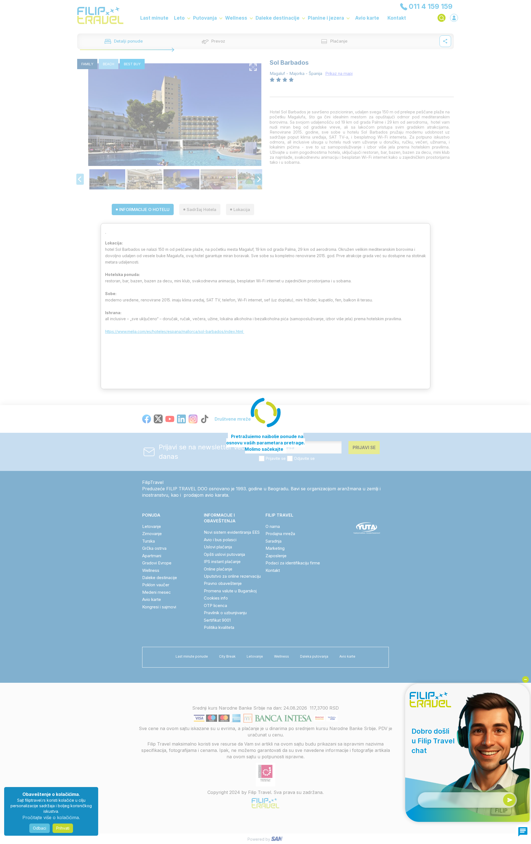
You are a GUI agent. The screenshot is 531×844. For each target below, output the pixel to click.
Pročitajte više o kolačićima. (51, 817)
